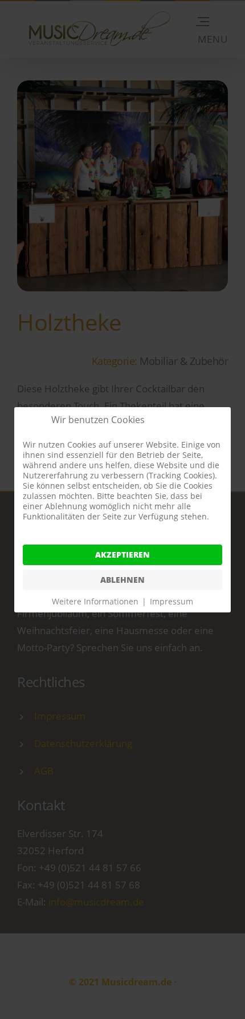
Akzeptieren (122, 554)
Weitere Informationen (95, 601)
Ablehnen (122, 579)
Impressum (171, 601)
